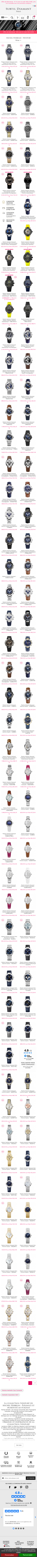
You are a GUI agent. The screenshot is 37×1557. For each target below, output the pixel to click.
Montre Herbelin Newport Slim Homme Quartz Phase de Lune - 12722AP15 (9, 1015)
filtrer (18, 40)
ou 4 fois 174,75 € (12, 478)
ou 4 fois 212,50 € (31, 967)
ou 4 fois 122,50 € (12, 1044)
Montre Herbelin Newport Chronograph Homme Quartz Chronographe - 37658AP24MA (28, 475)
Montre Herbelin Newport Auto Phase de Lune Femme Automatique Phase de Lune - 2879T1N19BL (9, 89)
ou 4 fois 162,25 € (12, 709)
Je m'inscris (30, 1478)
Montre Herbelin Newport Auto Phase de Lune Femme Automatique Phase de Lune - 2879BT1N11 (28, 89)
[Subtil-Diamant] (18, 10)
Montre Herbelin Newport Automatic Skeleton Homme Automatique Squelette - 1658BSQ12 (27, 758)
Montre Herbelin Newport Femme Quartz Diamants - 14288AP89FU (9, 912)
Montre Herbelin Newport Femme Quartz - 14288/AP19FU (9, 860)
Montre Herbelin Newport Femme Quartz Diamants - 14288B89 (9, 886)
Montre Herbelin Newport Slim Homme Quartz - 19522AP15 (28, 1040)
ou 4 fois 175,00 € (31, 118)
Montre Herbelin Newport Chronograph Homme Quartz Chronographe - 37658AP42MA (9, 475)
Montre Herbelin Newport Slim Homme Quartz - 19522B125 (28, 937)
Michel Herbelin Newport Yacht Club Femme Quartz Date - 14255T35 (28, 1375)
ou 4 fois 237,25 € (12, 555)
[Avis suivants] (35, 1517)
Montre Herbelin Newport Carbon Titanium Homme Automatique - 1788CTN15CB (27, 294)
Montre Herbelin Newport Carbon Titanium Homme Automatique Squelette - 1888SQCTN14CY (27, 243)
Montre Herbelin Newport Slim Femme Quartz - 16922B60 (28, 1246)
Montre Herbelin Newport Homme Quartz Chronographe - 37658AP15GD (28, 500)
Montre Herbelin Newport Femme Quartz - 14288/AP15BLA (9, 835)
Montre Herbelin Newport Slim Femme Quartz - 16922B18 (28, 1117)
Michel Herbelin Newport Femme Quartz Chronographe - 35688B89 (28, 1349)
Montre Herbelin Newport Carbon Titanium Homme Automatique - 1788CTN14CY (9, 320)
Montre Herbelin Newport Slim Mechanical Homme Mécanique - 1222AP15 (28, 963)
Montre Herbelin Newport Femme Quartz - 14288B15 (28, 808)
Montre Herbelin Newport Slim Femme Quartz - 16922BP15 (28, 1220)
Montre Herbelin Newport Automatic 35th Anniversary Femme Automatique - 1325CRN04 (28, 192)
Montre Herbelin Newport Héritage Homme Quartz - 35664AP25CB (9, 372)
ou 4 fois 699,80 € (9, 299)
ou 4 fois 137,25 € (30, 709)
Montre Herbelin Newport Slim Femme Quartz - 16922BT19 (9, 1297)
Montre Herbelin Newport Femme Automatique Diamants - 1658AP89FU (27, 783)
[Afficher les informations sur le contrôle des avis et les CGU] (31, 1503)
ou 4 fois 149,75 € (12, 1095)
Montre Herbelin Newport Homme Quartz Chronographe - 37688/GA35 (28, 526)
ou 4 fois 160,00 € (31, 1147)
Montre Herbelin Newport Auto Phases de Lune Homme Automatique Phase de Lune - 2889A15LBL (28, 63)
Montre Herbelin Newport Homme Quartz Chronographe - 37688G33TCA (9, 655)
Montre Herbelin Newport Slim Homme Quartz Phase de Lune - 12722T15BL (28, 1015)
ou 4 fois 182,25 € (12, 1250)
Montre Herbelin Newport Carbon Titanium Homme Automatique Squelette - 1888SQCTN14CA (9, 269)
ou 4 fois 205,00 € (12, 246)
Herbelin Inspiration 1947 (10, 1395)
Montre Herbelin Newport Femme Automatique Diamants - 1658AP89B (9, 783)
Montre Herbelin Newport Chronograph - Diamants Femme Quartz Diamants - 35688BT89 (28, 1324)
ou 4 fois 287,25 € (31, 426)
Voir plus (18, 1445)
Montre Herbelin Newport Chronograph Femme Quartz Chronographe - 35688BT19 (9, 1323)
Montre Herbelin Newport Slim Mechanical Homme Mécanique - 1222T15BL (9, 989)
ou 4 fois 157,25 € (30, 812)
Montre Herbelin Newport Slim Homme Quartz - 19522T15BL (9, 1066)
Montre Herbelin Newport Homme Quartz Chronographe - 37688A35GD (28, 577)
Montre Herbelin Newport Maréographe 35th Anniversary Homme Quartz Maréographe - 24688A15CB (9, 243)
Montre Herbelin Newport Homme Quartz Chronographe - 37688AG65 (28, 629)
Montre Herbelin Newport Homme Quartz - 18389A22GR (28, 140)
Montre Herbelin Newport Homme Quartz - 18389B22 (28, 114)
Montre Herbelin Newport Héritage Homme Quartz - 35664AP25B (9, 397)
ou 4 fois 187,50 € (31, 221)
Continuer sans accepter (29, 1547)
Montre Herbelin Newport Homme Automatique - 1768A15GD (9, 423)
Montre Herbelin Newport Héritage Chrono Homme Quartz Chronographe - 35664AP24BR (27, 372)
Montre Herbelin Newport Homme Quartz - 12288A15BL (27, 680)
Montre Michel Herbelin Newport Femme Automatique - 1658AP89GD (9, 809)
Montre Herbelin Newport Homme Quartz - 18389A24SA (9, 165)
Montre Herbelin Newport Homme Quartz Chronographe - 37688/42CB (9, 629)
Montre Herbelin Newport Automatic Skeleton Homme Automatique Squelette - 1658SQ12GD (9, 758)
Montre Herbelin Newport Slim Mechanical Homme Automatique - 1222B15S (9, 938)
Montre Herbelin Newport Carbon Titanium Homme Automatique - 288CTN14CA (9, 294)
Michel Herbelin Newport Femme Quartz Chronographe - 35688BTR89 (9, 1375)
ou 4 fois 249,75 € (12, 1327)
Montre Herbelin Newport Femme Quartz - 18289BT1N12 (9, 1117)
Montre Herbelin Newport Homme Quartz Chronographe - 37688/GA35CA (9, 552)
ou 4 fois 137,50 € (12, 684)
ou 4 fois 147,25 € (12, 1018)
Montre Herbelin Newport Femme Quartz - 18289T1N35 (9, 1091)
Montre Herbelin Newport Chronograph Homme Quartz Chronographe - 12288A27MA (9, 680)
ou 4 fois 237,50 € (12, 658)
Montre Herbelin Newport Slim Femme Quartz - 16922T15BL (9, 1194)
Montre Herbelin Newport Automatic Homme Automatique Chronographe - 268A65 (9, 346)
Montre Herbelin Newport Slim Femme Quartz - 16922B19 (9, 1271)
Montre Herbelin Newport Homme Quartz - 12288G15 (9, 705)
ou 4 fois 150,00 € (12, 118)
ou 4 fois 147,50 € (31, 941)
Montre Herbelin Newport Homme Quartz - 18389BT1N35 (9, 140)
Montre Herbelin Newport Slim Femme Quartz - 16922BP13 (9, 1168)
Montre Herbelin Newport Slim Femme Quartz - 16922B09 (28, 1194)
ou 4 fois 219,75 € (30, 529)
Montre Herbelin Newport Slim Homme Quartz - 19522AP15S (9, 1040)
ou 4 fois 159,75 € (30, 1275)
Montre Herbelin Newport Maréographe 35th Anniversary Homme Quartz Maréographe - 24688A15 (28, 218)
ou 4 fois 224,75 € (12, 375)
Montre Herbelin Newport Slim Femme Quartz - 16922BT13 (28, 1143)
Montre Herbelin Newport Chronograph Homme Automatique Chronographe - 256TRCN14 (9, 192)
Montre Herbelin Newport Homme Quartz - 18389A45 (28, 165)
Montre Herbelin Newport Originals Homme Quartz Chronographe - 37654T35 (27, 655)
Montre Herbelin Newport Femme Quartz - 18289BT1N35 (28, 1091)
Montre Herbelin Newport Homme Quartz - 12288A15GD (27, 705)
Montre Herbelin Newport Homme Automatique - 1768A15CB (27, 423)
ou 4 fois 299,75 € (31, 452)
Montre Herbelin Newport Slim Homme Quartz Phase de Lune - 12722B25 (28, 989)
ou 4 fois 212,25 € (12, 529)
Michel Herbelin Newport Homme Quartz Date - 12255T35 (27, 732)
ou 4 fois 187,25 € (30, 581)
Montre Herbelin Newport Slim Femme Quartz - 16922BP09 (9, 1220)
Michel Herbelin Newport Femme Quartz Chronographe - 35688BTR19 (9, 1349)
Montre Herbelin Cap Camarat (12, 1390)
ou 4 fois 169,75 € (12, 1301)
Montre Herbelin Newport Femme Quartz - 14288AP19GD (28, 860)
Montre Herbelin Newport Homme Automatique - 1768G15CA (27, 449)
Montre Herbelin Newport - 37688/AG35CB (9, 577)
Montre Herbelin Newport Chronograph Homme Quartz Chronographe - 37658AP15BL (9, 500)
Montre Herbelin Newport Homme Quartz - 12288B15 (9, 731)
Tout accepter (27, 1555)
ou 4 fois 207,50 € (31, 375)
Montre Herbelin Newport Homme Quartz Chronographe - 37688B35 (9, 603)
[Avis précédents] (1, 1517)
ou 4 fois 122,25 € (30, 1044)
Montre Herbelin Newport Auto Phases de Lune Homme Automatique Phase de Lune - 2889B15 (9, 63)
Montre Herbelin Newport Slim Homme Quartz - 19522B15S (9, 963)
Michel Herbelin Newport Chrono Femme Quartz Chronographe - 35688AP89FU (28, 1298)
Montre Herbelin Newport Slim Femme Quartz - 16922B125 (9, 1143)
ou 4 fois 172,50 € (31, 992)
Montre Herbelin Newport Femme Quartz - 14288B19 (28, 834)
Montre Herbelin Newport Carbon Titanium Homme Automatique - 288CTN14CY (28, 269)
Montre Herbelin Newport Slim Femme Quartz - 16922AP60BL (28, 1168)
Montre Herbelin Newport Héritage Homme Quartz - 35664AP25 (28, 346)
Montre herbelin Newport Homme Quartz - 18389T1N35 (9, 114)
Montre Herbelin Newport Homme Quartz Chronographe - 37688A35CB (28, 552)
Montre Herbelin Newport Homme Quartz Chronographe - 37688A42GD (28, 603)
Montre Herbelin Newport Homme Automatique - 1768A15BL (27, 397)
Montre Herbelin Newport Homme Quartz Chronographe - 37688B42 (9, 526)
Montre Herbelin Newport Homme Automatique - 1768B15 (9, 448)
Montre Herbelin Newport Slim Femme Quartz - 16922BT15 (28, 1271)
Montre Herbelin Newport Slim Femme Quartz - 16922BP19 (9, 1246)
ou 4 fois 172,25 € (30, 1224)
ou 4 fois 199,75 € (30, 349)
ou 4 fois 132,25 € (12, 838)
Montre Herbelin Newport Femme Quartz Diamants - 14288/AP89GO (28, 912)
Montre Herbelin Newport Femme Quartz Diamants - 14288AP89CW (28, 886)
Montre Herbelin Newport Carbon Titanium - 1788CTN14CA (27, 320)
